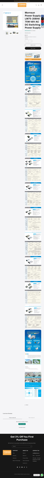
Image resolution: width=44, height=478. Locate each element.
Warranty (14, 458)
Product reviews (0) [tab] (12, 417)
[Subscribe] (31, 446)
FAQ (13, 453)
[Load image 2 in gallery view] (10, 33)
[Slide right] (21, 33)
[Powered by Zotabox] (42, 26)
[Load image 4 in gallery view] (17, 33)
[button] (2, 5)
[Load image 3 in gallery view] (14, 33)
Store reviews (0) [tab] (32, 417)
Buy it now (33, 48)
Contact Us (25, 463)
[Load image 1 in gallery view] (6, 33)
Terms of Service (26, 460)
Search (24, 453)
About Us (24, 455)
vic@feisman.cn (36, 453)
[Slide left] (4, 33)
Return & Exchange (16, 460)
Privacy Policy (25, 458)
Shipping (14, 455)
